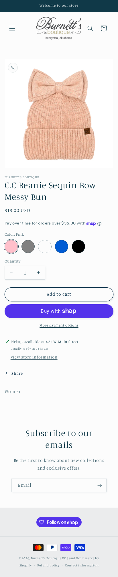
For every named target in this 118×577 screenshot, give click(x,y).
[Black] (78, 246)
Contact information (82, 565)
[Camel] (44, 246)
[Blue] (61, 246)
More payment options (59, 325)
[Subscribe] (99, 485)
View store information (34, 356)
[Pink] (11, 246)
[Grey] (28, 246)
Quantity (12, 261)
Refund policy (48, 565)
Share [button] (17, 373)
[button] (12, 28)
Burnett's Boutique (46, 558)
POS (65, 558)
